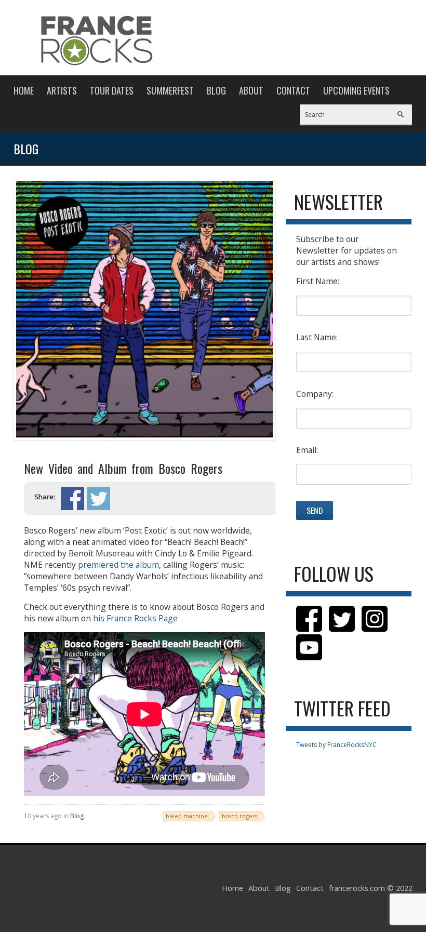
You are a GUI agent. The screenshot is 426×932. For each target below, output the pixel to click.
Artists (62, 90)
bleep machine (187, 816)
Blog (216, 90)
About (251, 90)
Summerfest (170, 90)
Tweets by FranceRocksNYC (336, 744)
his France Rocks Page (135, 618)
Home (24, 90)
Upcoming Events (356, 90)
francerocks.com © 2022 (370, 888)
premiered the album (118, 564)
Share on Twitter (98, 498)
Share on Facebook (72, 498)
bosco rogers (239, 816)
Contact (293, 90)
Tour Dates (112, 90)
